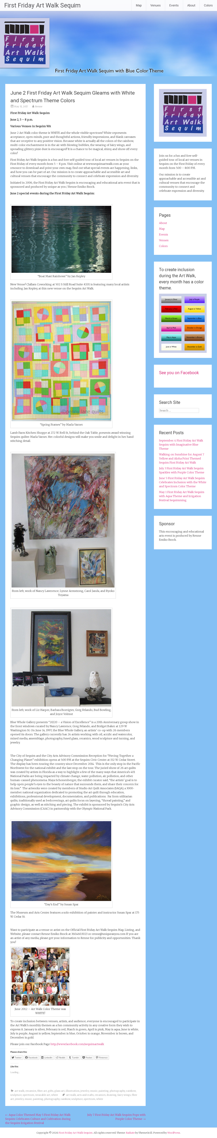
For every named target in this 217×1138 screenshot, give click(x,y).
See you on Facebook (179, 372)
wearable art (42, 1094)
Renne (38, 106)
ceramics (30, 1090)
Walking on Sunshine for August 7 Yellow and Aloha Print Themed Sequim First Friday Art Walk (181, 458)
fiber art (42, 1090)
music (93, 1090)
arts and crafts (85, 1094)
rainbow (131, 1090)
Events (174, 5)
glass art (59, 1090)
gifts (50, 1090)
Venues (155, 5)
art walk (19, 1090)
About (191, 5)
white (54, 1094)
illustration (72, 1090)
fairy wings (124, 1094)
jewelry (84, 1090)
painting (103, 1090)
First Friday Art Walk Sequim (42, 5)
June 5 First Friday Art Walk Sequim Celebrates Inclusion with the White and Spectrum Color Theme (182, 482)
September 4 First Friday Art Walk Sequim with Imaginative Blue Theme (181, 444)
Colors (208, 5)
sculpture (16, 1094)
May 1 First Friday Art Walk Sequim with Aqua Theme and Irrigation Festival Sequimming (181, 496)
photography (117, 1090)
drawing (111, 1094)
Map (139, 5)
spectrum (28, 1094)
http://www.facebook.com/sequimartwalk (77, 1044)
